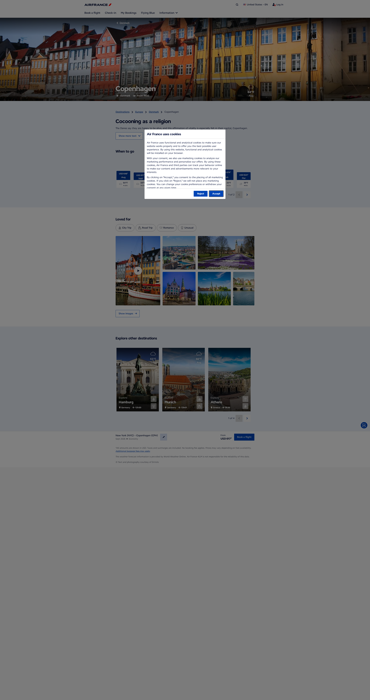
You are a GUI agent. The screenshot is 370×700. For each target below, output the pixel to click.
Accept (216, 193)
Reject (200, 193)
